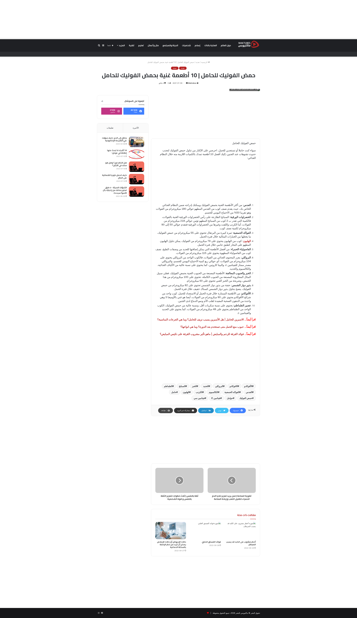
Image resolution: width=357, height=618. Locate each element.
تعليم (141, 45)
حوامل (230, 398)
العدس (249, 392)
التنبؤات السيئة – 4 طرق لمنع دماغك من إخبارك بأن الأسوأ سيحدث (115, 190)
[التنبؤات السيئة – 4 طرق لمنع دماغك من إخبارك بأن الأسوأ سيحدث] (136, 191)
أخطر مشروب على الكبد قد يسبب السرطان (241, 543)
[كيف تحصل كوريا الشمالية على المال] (136, 179)
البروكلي (219, 386)
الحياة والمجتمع (170, 45)
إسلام (197, 45)
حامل (173, 392)
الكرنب (199, 392)
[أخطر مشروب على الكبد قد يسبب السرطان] (240, 530)
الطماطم (168, 386)
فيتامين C (215, 398)
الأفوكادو (248, 386)
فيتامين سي (199, 398)
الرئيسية (204, 62)
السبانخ (182, 386)
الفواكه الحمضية (232, 392)
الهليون (186, 392)
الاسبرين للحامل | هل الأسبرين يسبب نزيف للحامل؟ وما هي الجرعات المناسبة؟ (200, 319)
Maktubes (192, 83)
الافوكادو (234, 386)
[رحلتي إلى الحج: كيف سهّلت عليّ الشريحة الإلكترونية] (136, 142)
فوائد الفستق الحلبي (211, 542)
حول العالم (226, 45)
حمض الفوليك (245, 398)
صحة (174, 68)
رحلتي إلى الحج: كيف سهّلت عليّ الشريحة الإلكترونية (114, 139)
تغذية (198, 62)
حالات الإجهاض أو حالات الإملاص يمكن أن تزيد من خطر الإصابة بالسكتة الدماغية (171, 544)
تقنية (131, 45)
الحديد (206, 386)
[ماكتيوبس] (248, 44)
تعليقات (110, 127)
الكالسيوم (213, 392)
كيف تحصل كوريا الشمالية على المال (114, 176)
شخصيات (186, 45)
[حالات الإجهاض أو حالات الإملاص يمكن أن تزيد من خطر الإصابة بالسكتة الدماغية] (170, 530)
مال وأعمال (153, 45)
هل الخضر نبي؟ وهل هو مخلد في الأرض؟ (116, 164)
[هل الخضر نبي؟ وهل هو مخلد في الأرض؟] (136, 166)
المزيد (122, 45)
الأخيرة (136, 127)
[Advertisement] (178, 19)
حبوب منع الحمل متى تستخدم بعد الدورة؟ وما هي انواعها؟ (212, 326)
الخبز (194, 386)
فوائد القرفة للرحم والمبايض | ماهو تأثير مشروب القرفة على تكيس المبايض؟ (202, 334)
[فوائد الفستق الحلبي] (205, 530)
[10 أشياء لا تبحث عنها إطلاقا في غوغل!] (136, 154)
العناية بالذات (210, 45)
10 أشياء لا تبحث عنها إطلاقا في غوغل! (117, 152)
